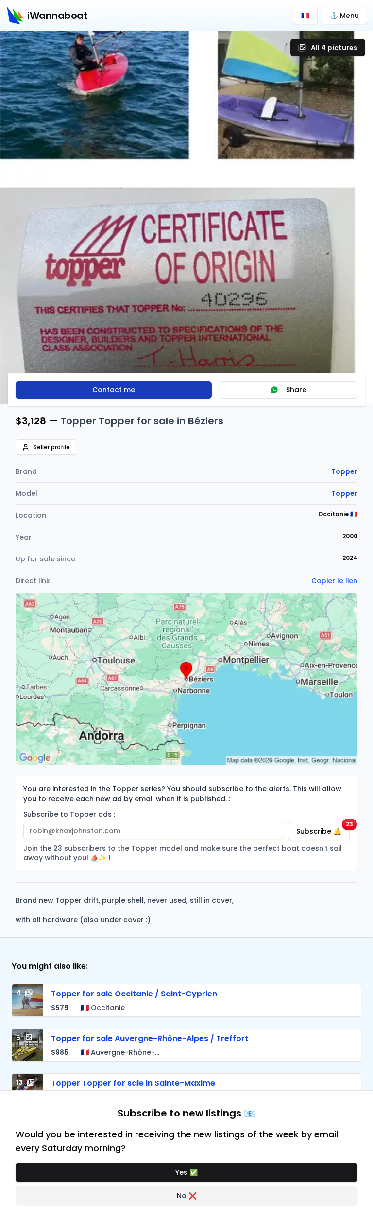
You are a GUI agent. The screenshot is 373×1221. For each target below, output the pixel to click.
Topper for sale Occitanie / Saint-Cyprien (134, 993)
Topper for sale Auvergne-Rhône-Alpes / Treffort (149, 1038)
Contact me (113, 390)
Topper (344, 471)
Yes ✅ (186, 1172)
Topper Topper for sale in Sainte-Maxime (133, 1083)
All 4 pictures (334, 47)
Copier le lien (334, 581)
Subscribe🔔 (323, 829)
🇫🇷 (305, 15)
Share (296, 390)
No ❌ (187, 1196)
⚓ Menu (344, 15)
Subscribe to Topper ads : (69, 814)
